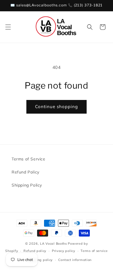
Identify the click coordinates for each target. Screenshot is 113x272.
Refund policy (34, 251)
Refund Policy (25, 172)
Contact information (75, 260)
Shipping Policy (27, 185)
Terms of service (94, 251)
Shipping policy (40, 260)
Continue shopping (56, 106)
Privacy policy (63, 251)
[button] (8, 27)
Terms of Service (28, 159)
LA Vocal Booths (53, 243)
